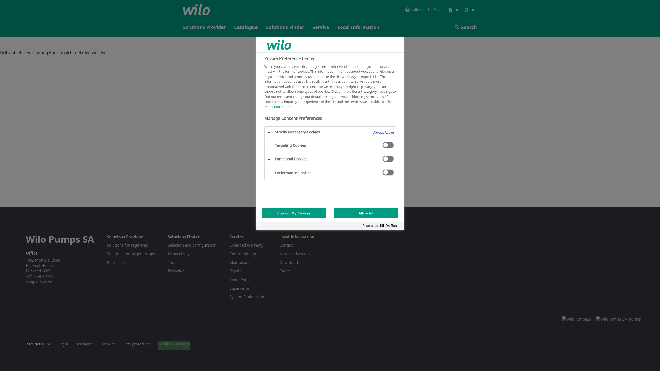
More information (278, 106)
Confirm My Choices (294, 213)
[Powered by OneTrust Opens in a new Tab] (382, 227)
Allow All (366, 213)
